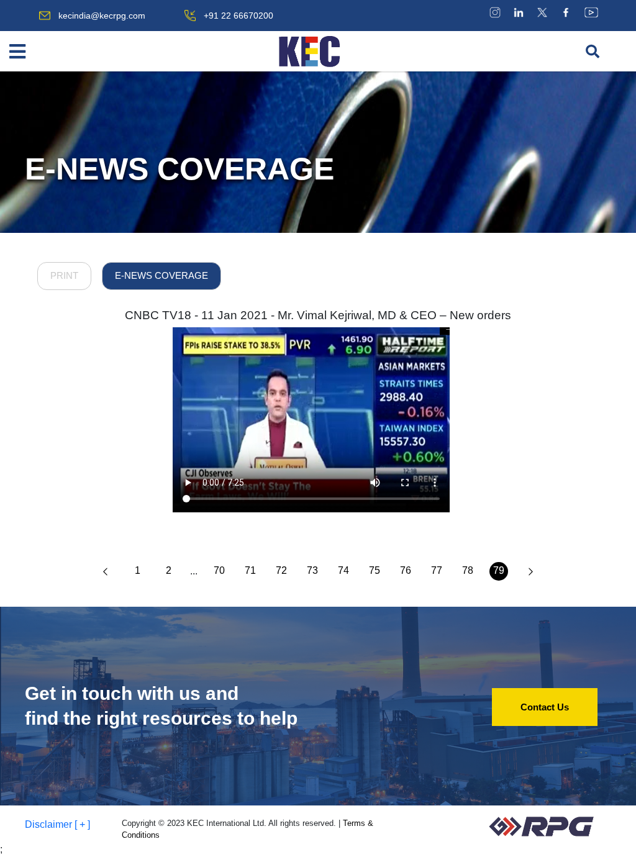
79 (498, 570)
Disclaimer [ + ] (57, 824)
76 (405, 570)
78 (467, 570)
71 (250, 570)
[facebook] (565, 12)
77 (436, 570)
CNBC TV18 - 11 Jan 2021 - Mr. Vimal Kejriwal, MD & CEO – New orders (318, 315)
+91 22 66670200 (238, 15)
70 (219, 570)
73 (312, 570)
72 (281, 570)
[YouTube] (591, 12)
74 (343, 570)
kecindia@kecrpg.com (101, 15)
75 (374, 570)
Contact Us (544, 707)
